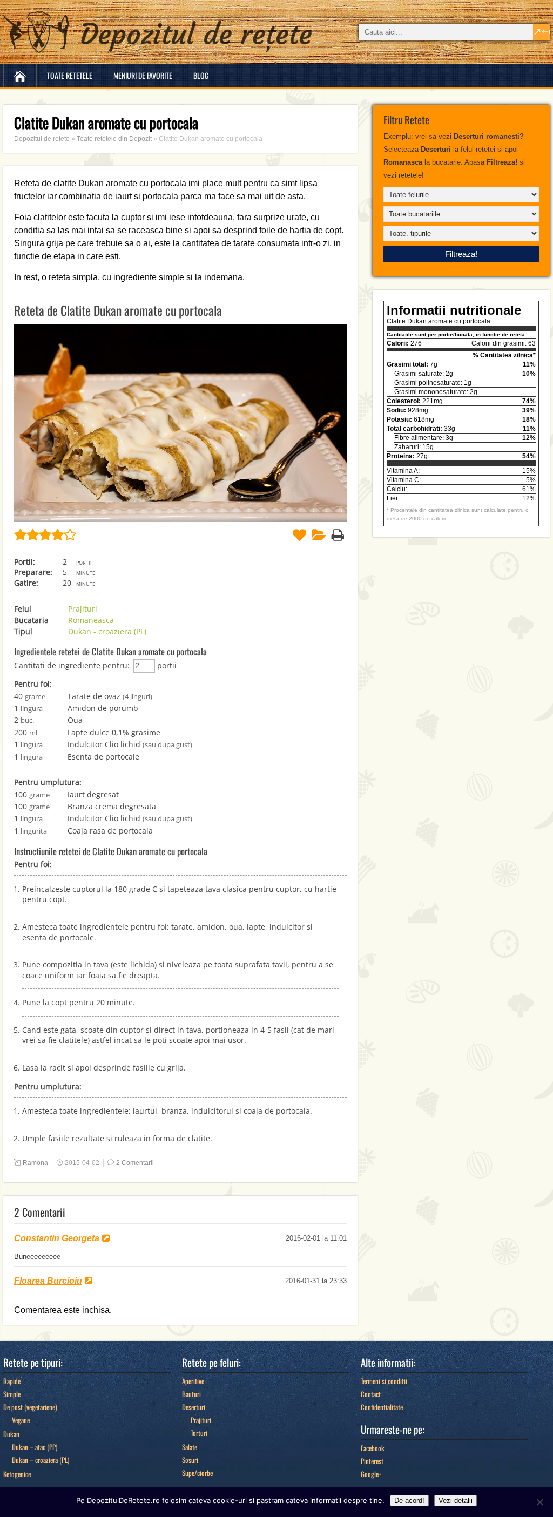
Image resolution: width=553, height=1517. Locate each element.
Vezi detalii (456, 1500)
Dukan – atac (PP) (34, 1446)
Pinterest (372, 1460)
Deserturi (193, 1406)
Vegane (21, 1419)
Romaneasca (91, 620)
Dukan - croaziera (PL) (107, 631)
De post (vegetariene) (30, 1406)
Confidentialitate (382, 1406)
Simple (12, 1394)
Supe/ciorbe (197, 1472)
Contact (371, 1394)
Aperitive (193, 1381)
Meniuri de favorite (142, 75)
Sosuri (190, 1459)
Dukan (11, 1433)
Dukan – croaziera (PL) (40, 1459)
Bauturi (191, 1394)
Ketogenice (17, 1473)
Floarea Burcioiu (48, 1280)
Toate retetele (69, 75)
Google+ (371, 1473)
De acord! (409, 1500)
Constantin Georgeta (56, 1238)
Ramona (35, 1163)
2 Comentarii (135, 1163)
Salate (189, 1446)
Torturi (199, 1432)
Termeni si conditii (384, 1381)
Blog (200, 75)
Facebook (373, 1447)
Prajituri (82, 609)
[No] (539, 1501)
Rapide (12, 1381)
